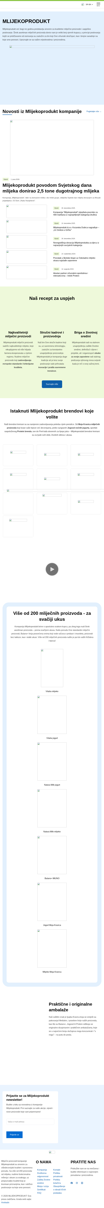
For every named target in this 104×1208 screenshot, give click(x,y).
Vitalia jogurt (52, 738)
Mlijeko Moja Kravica (52, 972)
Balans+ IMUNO (52, 878)
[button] (86, 4)
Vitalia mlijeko (52, 691)
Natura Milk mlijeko (52, 832)
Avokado (5, 1202)
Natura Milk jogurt (52, 785)
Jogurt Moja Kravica (52, 925)
